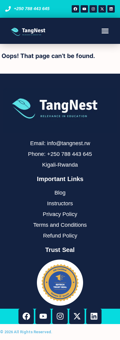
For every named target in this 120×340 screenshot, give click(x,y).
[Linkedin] (111, 9)
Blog (60, 193)
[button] (105, 31)
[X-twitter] (102, 9)
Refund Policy (60, 236)
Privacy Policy (60, 214)
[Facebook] (75, 9)
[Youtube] (84, 9)
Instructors (60, 203)
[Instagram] (93, 9)
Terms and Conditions (60, 225)
